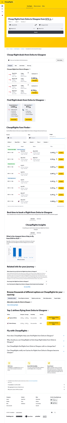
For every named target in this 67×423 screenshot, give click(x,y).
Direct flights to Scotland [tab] (23, 298)
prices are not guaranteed (33, 380)
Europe (11, 48)
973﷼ (48, 19)
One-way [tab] (29, 65)
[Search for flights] (2, 6)
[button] (2, 2)
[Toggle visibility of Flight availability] (21, 259)
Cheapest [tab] (10, 65)
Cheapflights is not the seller (14, 384)
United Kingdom (16, 48)
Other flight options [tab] (47, 298)
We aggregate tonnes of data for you (16, 387)
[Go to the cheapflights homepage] (9, 2)
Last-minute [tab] (21, 65)
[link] (14, 119)
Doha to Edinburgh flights (12, 304)
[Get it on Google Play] (53, 400)
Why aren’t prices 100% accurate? (15, 389)
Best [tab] (16, 65)
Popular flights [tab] (57, 298)
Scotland (22, 48)
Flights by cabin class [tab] (36, 298)
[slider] (65, 138)
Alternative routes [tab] (12, 298)
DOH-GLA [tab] (39, 218)
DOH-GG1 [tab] (33, 218)
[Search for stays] (2, 9)
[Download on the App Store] (53, 403)
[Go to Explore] (2, 11)
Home (7, 48)
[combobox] (23, 21)
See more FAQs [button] (27, 286)
